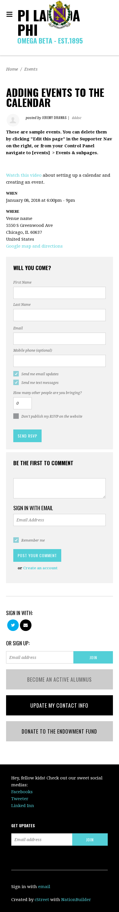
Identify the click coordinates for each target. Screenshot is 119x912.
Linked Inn (22, 805)
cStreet (42, 899)
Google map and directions (34, 246)
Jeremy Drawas (54, 117)
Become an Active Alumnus (59, 679)
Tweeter (19, 798)
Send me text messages (40, 383)
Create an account (40, 568)
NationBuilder (76, 899)
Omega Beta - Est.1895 (50, 40)
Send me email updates (40, 374)
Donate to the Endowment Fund (59, 731)
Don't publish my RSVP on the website (51, 416)
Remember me (33, 540)
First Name (22, 282)
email (44, 886)
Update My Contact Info (59, 705)
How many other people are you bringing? (47, 393)
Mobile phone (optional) (32, 350)
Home (12, 69)
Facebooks (22, 791)
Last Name (22, 305)
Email (18, 328)
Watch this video (24, 175)
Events (31, 69)
